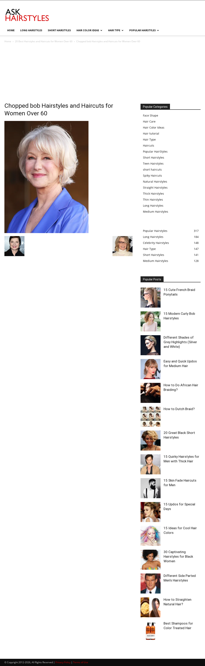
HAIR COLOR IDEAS (87, 30)
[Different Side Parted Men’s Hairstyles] (151, 583)
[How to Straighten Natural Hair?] (151, 607)
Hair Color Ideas (153, 127)
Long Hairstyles (153, 205)
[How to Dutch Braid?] (151, 417)
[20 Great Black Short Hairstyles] (151, 441)
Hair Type (149, 139)
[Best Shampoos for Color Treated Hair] (151, 631)
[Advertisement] (102, 74)
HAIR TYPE (114, 30)
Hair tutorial (151, 133)
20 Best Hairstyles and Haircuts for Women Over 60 (43, 41)
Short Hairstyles (153, 157)
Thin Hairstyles (153, 199)
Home (7, 41)
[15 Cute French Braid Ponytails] (151, 298)
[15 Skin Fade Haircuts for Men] (151, 488)
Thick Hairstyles (153, 193)
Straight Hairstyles (155, 187)
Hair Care (149, 121)
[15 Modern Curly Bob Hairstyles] (151, 321)
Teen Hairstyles (153, 163)
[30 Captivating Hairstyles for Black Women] (151, 560)
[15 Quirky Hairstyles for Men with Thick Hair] (151, 464)
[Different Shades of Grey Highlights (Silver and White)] (151, 345)
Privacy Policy (62, 662)
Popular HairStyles (155, 151)
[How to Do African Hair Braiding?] (151, 393)
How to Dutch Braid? (179, 409)
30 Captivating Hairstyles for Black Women (178, 556)
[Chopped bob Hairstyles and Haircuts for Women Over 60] (46, 232)
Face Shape (150, 115)
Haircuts (148, 145)
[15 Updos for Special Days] (151, 512)
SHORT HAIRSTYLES (59, 30)
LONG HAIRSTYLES (31, 30)
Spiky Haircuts (152, 175)
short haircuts (152, 169)
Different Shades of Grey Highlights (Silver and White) (180, 342)
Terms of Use (80, 662)
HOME (11, 30)
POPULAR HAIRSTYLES (142, 30)
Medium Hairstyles (155, 211)
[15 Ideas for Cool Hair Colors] (151, 536)
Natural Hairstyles (155, 181)
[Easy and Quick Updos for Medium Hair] (151, 369)
